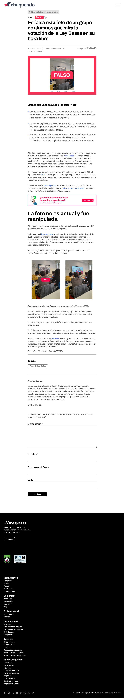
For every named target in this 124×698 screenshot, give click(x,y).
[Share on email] (95, 48)
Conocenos (8, 663)
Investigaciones (10, 591)
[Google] (10, 693)
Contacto (9, 539)
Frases (6, 586)
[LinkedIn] (18, 693)
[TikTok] (22, 693)
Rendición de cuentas (12, 681)
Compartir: (81, 49)
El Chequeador (9, 642)
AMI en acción (9, 645)
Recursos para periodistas (13, 652)
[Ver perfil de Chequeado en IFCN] (7, 559)
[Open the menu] (118, 4)
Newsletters (8, 601)
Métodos (7, 668)
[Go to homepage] (19, 5)
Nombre (33, 454)
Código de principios (11, 670)
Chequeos (8, 581)
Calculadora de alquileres (13, 629)
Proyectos (7, 676)
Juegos (6, 647)
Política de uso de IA (11, 673)
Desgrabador (9, 624)
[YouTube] (33, 693)
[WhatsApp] (30, 693)
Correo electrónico (39, 467)
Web (30, 480)
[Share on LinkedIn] (93, 48)
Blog (5, 607)
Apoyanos (7, 604)
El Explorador (9, 632)
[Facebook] (6, 693)
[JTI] (20, 559)
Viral (30, 17)
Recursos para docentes (13, 650)
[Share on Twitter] (90, 48)
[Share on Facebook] (87, 48)
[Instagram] (14, 693)
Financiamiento (9, 678)
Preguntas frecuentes (12, 684)
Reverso (7, 617)
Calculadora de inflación (13, 627)
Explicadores (8, 589)
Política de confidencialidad (104, 693)
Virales (6, 583)
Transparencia (9, 665)
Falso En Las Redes (38, 366)
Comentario (35, 424)
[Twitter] (26, 693)
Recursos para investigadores (15, 655)
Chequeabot (8, 635)
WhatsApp (8, 599)
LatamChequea (10, 614)
